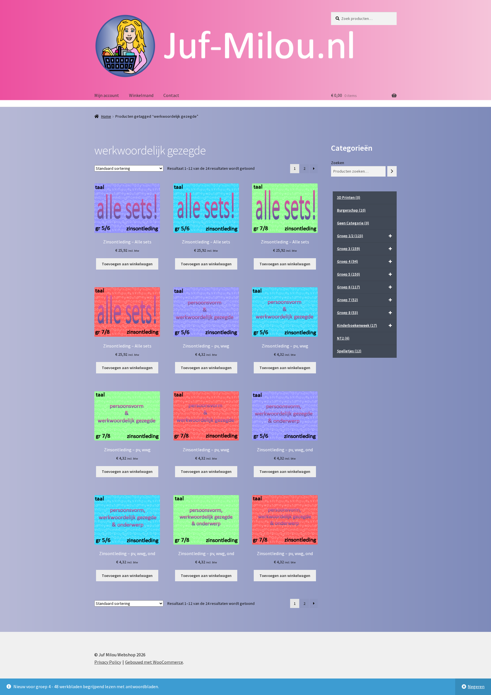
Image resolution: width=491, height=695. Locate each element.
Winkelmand (141, 95)
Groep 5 (348, 274)
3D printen (348, 197)
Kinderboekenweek (357, 325)
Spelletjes (349, 351)
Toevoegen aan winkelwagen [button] (127, 263)
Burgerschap (351, 210)
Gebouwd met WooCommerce (154, 662)
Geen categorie (353, 223)
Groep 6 (348, 287)
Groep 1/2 (350, 235)
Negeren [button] (476, 686)
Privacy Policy (107, 662)
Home (106, 116)
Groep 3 (348, 248)
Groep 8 (347, 312)
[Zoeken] (392, 171)
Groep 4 (347, 261)
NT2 (343, 338)
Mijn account (106, 95)
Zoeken (337, 162)
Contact (171, 95)
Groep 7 (347, 299)
